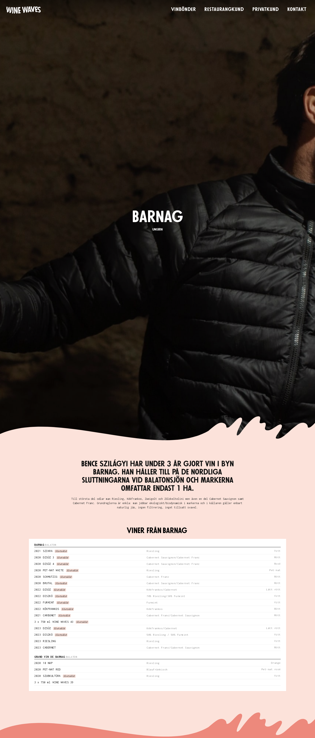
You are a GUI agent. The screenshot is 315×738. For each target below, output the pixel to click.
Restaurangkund (224, 9)
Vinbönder (183, 9)
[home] (23, 10)
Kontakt (296, 9)
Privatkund (265, 9)
